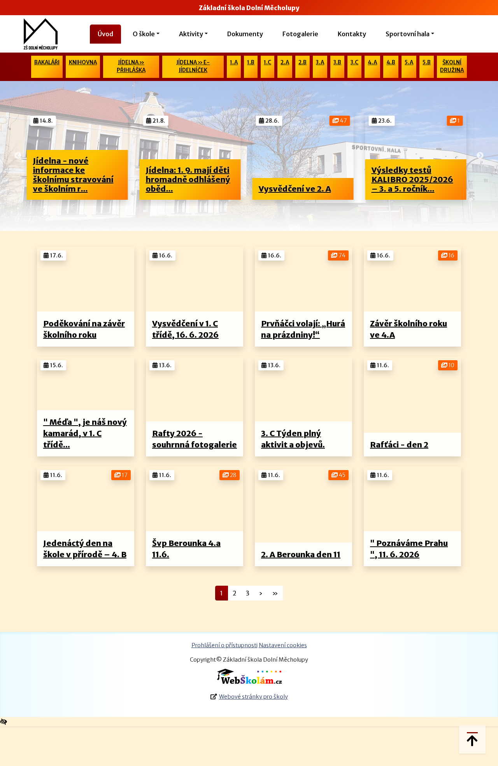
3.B (337, 62)
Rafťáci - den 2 (399, 444)
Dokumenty (245, 34)
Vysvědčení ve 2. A (196, 189)
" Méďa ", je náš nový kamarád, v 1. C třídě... (85, 433)
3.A (320, 62)
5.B (427, 62)
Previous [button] (18, 156)
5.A (409, 62)
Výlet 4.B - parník (420, 189)
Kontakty (352, 34)
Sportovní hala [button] (408, 34)
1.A (234, 62)
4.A (372, 62)
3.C (354, 62)
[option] (91, 156)
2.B (302, 62)
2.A (285, 62)
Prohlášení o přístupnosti (224, 645)
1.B (250, 62)
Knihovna (83, 62)
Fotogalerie (300, 34)
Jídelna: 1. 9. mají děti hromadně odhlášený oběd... (89, 179)
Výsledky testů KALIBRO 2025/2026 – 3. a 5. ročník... (313, 179)
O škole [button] (144, 34)
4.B (390, 62)
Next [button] (480, 156)
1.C (267, 62)
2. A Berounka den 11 (300, 554)
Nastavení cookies (283, 645)
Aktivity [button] (191, 34)
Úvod (105, 34)
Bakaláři (47, 62)
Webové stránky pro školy (253, 696)
